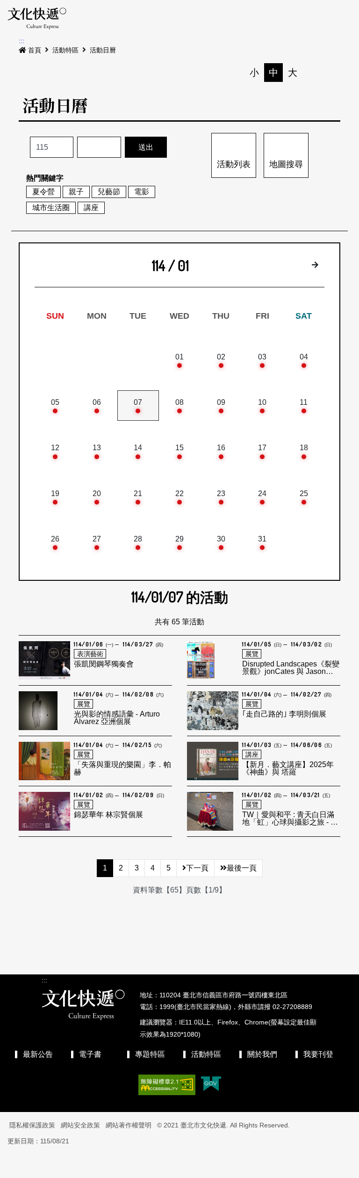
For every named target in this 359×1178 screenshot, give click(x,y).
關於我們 (262, 1054)
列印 (311, 72)
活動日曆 (103, 50)
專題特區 (150, 1054)
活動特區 (65, 50)
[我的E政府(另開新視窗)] (211, 1084)
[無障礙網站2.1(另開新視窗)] (166, 1085)
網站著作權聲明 (128, 1125)
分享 (331, 72)
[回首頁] (36, 18)
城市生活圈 (51, 208)
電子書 (90, 1054)
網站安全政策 (80, 1125)
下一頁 (197, 868)
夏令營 (43, 192)
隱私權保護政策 (32, 1125)
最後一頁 (242, 868)
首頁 (34, 50)
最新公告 (38, 1054)
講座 (91, 208)
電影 (141, 192)
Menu (291, 18)
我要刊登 (318, 1054)
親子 (76, 192)
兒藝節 (109, 192)
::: (21, 40)
